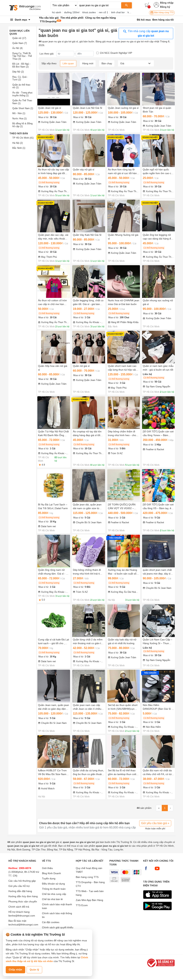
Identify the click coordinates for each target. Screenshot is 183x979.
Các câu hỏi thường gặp (22, 880)
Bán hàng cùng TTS (164, 12)
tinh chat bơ (118, 12)
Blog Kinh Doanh (51, 873)
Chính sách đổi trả (18, 906)
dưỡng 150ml (71, 12)
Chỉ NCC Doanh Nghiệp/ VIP (116, 52)
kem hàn (132, 12)
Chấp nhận (15, 969)
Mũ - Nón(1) (18, 113)
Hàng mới (87, 63)
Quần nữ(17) (19, 38)
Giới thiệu (47, 868)
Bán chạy (107, 63)
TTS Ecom (82, 905)
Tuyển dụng (48, 878)
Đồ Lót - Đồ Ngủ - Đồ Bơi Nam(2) (21, 65)
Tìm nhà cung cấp (148, 33)
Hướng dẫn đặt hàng (20, 891)
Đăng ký (165, 6)
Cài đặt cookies (50, 922)
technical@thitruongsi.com (23, 924)
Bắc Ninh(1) (18, 148)
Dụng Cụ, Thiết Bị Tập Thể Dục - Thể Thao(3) (22, 56)
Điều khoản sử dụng (53, 883)
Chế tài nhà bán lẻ (52, 899)
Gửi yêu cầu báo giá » (155, 823)
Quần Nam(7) (19, 43)
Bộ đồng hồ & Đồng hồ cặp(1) (22, 125)
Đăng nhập (167, 2)
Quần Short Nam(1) (22, 108)
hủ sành (56, 12)
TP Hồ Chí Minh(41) (23, 137)
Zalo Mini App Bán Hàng (89, 900)
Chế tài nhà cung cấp (54, 894)
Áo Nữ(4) (17, 48)
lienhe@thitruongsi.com (21, 915)
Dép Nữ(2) (18, 71)
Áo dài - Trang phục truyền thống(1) (22, 94)
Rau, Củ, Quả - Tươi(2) (20, 78)
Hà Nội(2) (17, 143)
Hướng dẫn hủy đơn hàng (23, 896)
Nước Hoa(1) (19, 118)
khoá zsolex (89, 12)
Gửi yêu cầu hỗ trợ (19, 886)
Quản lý (34, 969)
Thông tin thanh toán (54, 888)
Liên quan (68, 63)
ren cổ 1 (103, 12)
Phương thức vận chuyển (22, 901)
